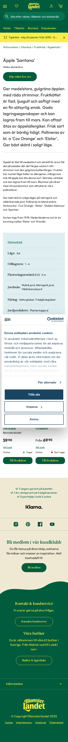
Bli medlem (34, 567)
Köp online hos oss (20, 76)
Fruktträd (39, 47)
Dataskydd (40, 722)
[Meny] (5, 6)
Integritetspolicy (24, 722)
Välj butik (7, 447)
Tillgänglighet (56, 722)
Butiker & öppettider (34, 660)
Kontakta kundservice (34, 621)
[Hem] (34, 6)
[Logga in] (51, 6)
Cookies (9, 722)
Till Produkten (20, 461)
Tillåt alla (34, 394)
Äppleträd (53, 47)
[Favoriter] (16, 6)
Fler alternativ (47, 382)
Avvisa (34, 419)
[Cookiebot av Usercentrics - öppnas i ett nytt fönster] (48, 319)
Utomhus (26, 47)
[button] (34, 684)
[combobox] (37, 16)
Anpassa (32, 406)
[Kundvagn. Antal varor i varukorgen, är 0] (60, 6)
